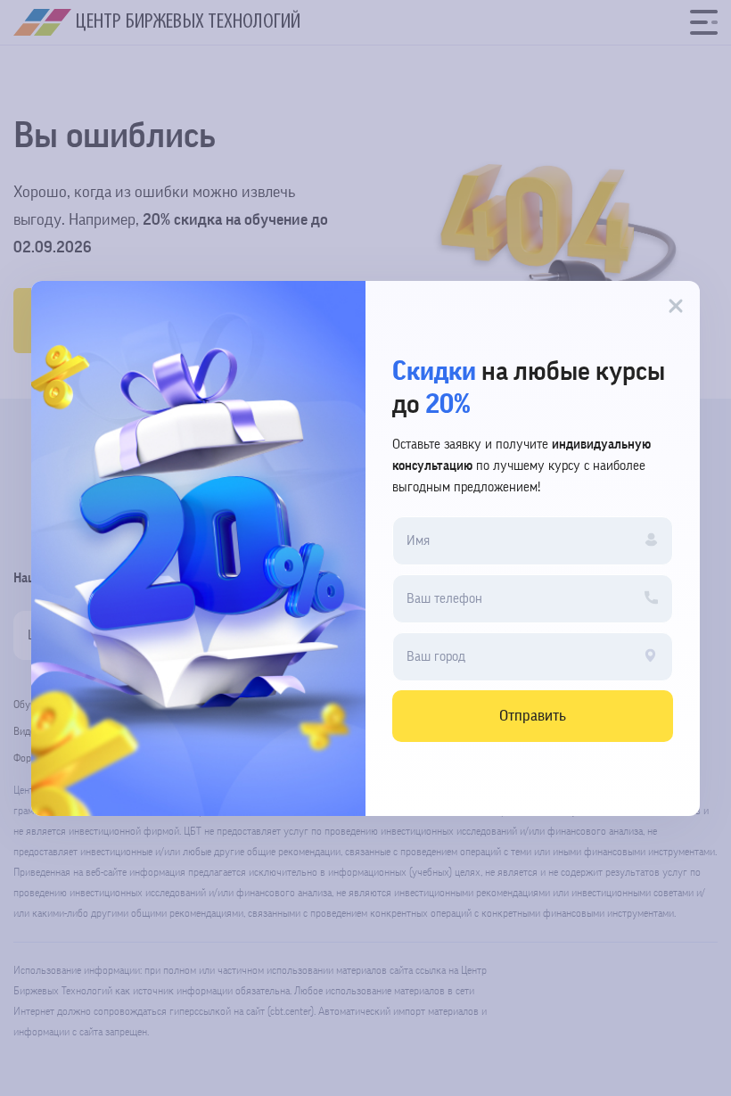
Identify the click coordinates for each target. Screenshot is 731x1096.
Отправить (532, 715)
